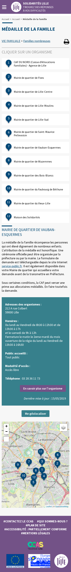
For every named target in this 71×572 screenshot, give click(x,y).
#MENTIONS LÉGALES (35, 533)
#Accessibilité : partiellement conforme (35, 529)
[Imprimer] (66, 42)
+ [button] (6, 426)
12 (34, 477)
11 (41, 451)
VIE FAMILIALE (11, 41)
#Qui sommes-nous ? (52, 521)
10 (23, 475)
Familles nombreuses (36, 41)
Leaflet (49, 506)
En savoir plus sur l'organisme (42, 388)
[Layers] (63, 427)
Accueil (5, 19)
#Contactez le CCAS (18, 521)
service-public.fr (12, 266)
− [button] (6, 431)
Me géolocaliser (35, 414)
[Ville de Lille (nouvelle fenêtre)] (61, 567)
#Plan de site (35, 525)
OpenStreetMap (61, 506)
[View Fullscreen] (6, 439)
